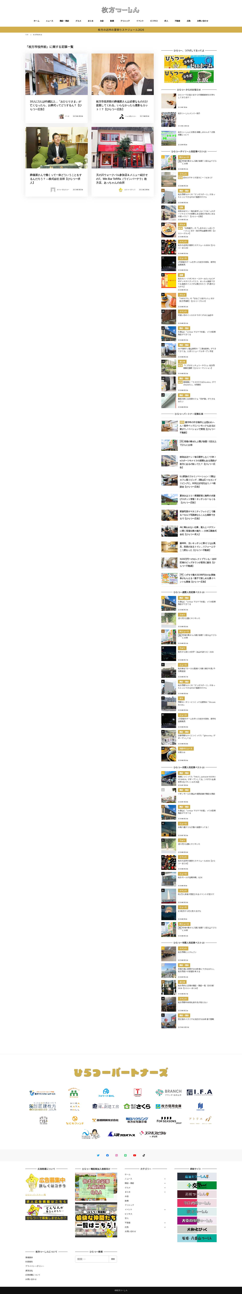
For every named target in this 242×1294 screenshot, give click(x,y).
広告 (189, 20)
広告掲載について (32, 1274)
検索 (113, 1259)
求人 (166, 20)
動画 (112, 20)
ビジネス (154, 20)
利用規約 (29, 1261)
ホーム (36, 20)
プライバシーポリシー (34, 1266)
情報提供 (29, 1257)
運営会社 (29, 1270)
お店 (102, 20)
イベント (140, 20)
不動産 (177, 20)
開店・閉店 (64, 20)
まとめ (90, 20)
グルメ (78, 20)
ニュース (49, 20)
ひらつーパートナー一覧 (35, 1194)
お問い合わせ (202, 20)
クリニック (125, 20)
